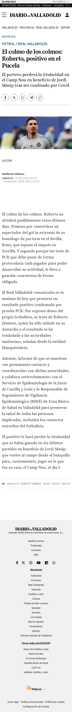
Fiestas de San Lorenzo (36, 603)
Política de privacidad (32, 702)
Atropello (59, 5)
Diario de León (36, 654)
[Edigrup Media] (36, 688)
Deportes (9, 36)
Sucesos (36, 612)
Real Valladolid (47, 27)
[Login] (67, 15)
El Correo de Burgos (36, 658)
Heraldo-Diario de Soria (36, 663)
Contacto (36, 550)
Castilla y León (36, 594)
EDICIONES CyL (59, 2)
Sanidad (36, 608)
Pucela (56, 483)
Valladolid (9, 27)
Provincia (27, 27)
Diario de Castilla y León (36, 649)
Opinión (36, 631)
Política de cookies (55, 702)
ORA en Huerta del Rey (28, 5)
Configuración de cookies (36, 706)
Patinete (47, 5)
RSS (36, 555)
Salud (46, 483)
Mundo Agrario (36, 621)
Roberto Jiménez (31, 483)
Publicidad (36, 545)
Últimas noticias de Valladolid (36, 635)
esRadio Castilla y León (36, 672)
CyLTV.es (36, 667)
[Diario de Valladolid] (35, 15)
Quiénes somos (36, 541)
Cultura (36, 598)
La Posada (36, 617)
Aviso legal (13, 702)
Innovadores (36, 626)
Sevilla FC (13, 483)
